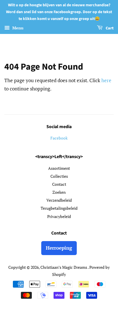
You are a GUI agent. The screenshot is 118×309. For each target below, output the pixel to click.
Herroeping (59, 248)
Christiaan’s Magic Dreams (64, 267)
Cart (109, 28)
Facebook (59, 138)
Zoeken (59, 192)
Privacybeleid (59, 216)
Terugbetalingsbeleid (59, 208)
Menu (17, 28)
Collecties (59, 176)
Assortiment (59, 168)
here (106, 80)
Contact (59, 184)
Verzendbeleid (59, 200)
